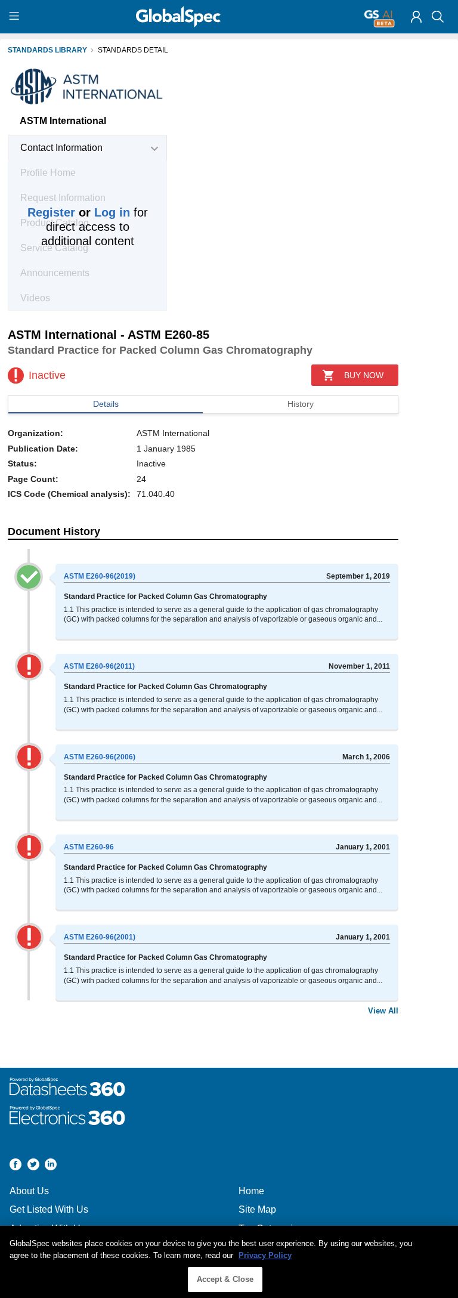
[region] (229, 1262)
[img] (416, 17)
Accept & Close (225, 1279)
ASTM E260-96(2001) (99, 937)
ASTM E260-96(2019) (99, 576)
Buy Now (363, 375)
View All (383, 1010)
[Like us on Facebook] (15, 1165)
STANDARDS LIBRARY (47, 50)
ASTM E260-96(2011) (99, 666)
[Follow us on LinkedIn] (51, 1165)
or (78, 212)
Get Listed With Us (49, 1209)
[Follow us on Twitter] (33, 1165)
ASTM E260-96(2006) (99, 757)
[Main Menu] (16, 17)
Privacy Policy (265, 1255)
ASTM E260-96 (89, 847)
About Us (29, 1191)
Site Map (257, 1209)
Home (251, 1191)
